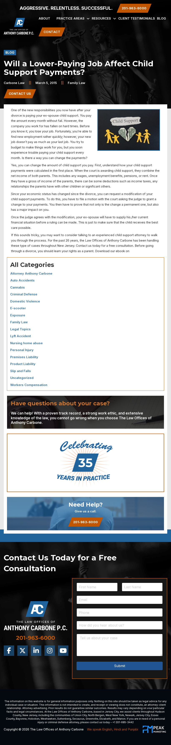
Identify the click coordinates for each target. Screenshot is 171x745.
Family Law (76, 83)
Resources (101, 18)
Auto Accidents (22, 280)
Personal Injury (22, 350)
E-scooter (18, 308)
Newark (130, 715)
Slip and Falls (20, 371)
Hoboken (33, 718)
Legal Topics (20, 329)
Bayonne (21, 718)
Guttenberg (64, 718)
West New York (115, 715)
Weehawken (48, 718)
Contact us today (88, 246)
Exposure (17, 315)
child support (69, 115)
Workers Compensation (28, 385)
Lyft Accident (20, 336)
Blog (161, 18)
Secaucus (78, 718)
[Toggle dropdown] (88, 18)
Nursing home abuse (26, 343)
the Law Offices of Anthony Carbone (106, 240)
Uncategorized (22, 378)
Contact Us (20, 94)
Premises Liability (24, 357)
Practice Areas (70, 18)
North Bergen (96, 715)
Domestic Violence (25, 301)
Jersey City (112, 711)
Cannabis (17, 287)
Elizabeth (105, 718)
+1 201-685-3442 (123, 722)
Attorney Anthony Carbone (31, 273)
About (44, 18)
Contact (52, 32)
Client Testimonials (136, 18)
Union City (80, 715)
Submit (119, 666)
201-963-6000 (85, 522)
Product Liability (22, 364)
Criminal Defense (23, 294)
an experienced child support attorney (119, 235)
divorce (16, 115)
